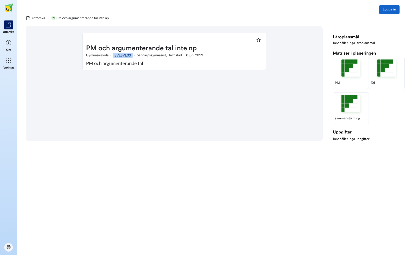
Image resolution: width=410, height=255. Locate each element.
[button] (351, 73)
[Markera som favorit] (258, 40)
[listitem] (8, 27)
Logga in (389, 9)
